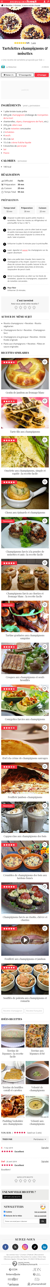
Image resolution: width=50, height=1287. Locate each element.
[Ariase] (13, 1284)
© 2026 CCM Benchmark (37, 1259)
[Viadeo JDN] (37, 1279)
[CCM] (13, 1269)
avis (33, 43)
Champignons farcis (13, 330)
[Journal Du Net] (37, 1269)
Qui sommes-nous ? (13, 1255)
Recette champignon (12, 1010)
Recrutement (39, 1255)
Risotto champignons (13, 323)
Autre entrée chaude (31, 5)
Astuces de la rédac (13, 1216)
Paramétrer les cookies (29, 1257)
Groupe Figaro (22, 1259)
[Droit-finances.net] (37, 1274)
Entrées (18, 5)
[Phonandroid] (37, 1284)
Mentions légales (10, 1259)
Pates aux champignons (14, 343)
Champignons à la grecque (16, 337)
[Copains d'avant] (13, 1279)
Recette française (34, 1010)
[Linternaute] (13, 1274)
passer (25, 250)
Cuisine (8, 1212)
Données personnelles (12, 1257)
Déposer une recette (12, 1197)
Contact (23, 1255)
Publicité (30, 1255)
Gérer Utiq (42, 1257)
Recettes (9, 5)
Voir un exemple (40, 1212)
